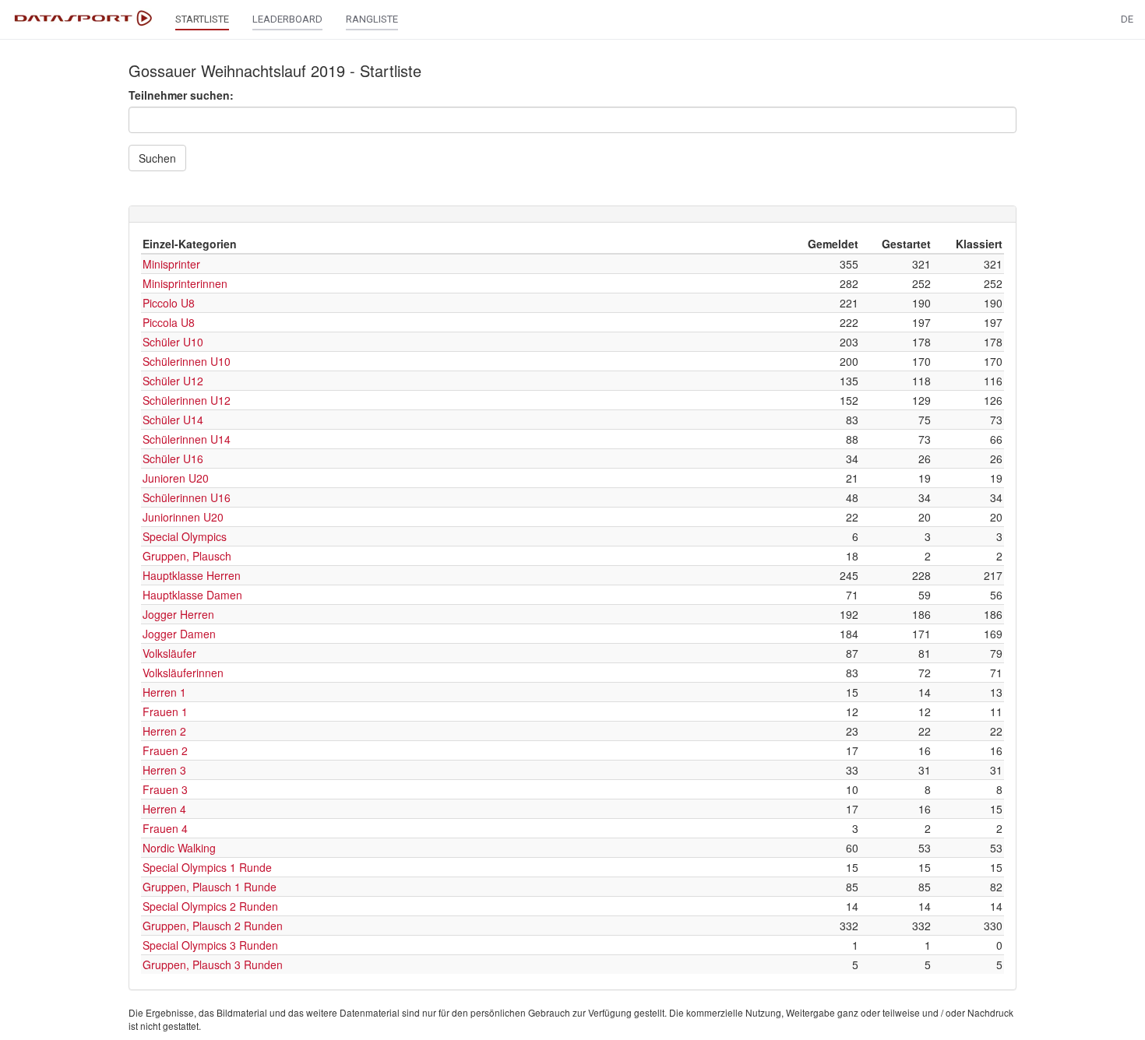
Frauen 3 (165, 789)
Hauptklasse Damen (192, 595)
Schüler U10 (173, 342)
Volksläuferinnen (183, 672)
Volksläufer (169, 653)
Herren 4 (164, 809)
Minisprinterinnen (185, 283)
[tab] (572, 214)
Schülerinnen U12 (187, 400)
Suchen (157, 158)
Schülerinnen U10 (187, 361)
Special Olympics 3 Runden (210, 945)
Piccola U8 (169, 322)
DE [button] (1127, 19)
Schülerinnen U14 (187, 439)
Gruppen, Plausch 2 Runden (213, 925)
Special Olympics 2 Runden (210, 906)
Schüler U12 (173, 380)
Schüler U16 (173, 458)
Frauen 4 (165, 828)
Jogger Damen (179, 633)
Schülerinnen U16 (187, 497)
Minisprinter (171, 264)
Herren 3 (164, 770)
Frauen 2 (165, 750)
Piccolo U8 (169, 303)
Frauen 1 (165, 711)
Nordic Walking (179, 848)
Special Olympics (185, 536)
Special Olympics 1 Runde (207, 867)
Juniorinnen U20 (183, 517)
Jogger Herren (178, 614)
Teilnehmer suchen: (181, 95)
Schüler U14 (173, 419)
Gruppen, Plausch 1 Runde (210, 886)
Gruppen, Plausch (187, 556)
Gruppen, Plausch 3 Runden (213, 964)
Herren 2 (164, 731)
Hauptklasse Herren (192, 575)
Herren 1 (164, 692)
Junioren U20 (176, 478)
